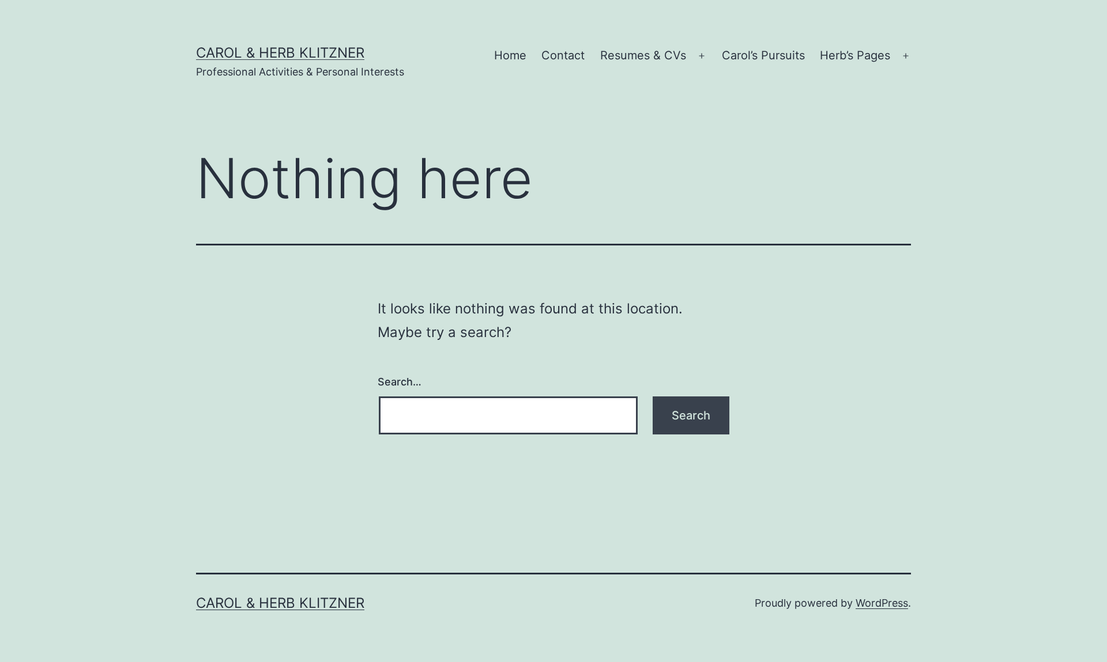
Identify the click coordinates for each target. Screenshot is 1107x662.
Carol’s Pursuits (763, 55)
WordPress (882, 603)
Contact (563, 55)
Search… (399, 382)
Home (510, 55)
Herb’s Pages (855, 55)
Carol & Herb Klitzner (280, 52)
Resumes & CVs (643, 55)
